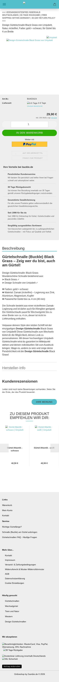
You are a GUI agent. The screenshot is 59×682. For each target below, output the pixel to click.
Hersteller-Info (13, 368)
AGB (7, 574)
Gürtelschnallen (12, 601)
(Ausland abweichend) (35, 106)
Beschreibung (13, 248)
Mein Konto (7, 510)
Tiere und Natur (12, 611)
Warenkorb (7, 505)
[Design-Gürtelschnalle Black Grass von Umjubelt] (29, 57)
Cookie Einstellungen (14, 583)
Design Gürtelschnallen (15, 621)
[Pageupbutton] (51, 677)
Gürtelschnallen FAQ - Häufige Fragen (19, 537)
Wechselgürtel (11, 606)
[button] (6, 124)
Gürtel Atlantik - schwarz (14, 449)
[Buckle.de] (29, 4)
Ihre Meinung (44, 402)
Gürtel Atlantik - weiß (44, 448)
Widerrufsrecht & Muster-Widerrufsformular (24, 569)
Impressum (10, 560)
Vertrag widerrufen (11, 666)
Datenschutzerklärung (15, 578)
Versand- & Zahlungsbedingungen (20, 564)
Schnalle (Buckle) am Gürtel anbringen (19, 532)
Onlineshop (19, 674)
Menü (4, 4)
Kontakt (5, 515)
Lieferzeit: (7, 103)
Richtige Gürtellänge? (12, 527)
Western (9, 616)
